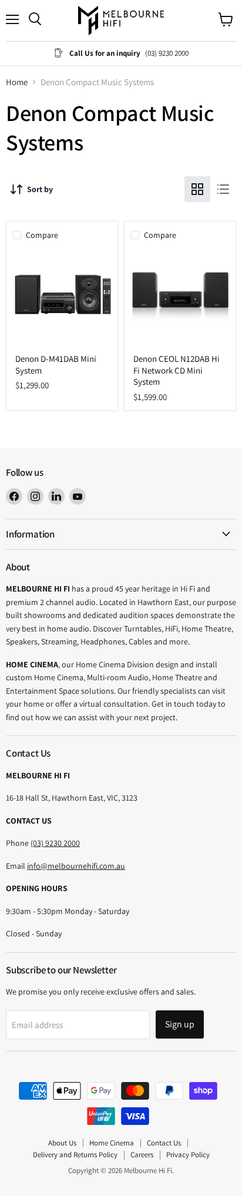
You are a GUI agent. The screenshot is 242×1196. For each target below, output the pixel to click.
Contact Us (164, 1143)
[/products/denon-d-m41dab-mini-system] (62, 298)
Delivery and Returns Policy (75, 1155)
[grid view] (197, 189)
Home (17, 82)
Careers (141, 1155)
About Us (62, 1143)
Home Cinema (111, 1143)
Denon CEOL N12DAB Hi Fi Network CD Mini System (176, 370)
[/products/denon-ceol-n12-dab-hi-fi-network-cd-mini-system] (180, 298)
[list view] (223, 189)
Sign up (179, 1024)
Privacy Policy (188, 1155)
